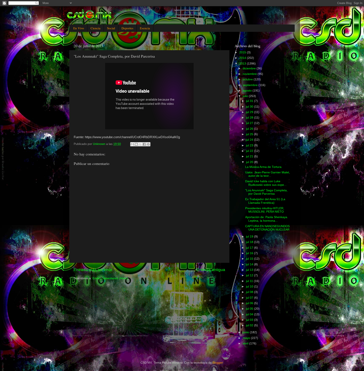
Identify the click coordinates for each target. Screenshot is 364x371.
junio (246, 332)
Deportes (127, 28)
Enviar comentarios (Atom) (110, 278)
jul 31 (250, 101)
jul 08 (250, 292)
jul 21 (250, 156)
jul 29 (250, 112)
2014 (243, 57)
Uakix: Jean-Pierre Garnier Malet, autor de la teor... (267, 174)
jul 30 (250, 106)
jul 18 (250, 242)
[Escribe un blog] (136, 144)
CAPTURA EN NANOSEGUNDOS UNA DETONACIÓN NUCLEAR (267, 228)
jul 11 (250, 281)
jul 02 (250, 325)
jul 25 (250, 134)
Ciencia (95, 28)
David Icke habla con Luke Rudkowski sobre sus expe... (265, 183)
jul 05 (250, 308)
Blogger (218, 362)
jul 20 (250, 162)
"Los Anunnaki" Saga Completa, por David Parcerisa (266, 192)
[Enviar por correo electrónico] (132, 144)
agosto (248, 90)
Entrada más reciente (93, 269)
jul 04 (250, 314)
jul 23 (250, 145)
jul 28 (250, 117)
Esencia (145, 28)
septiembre (250, 85)
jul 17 (250, 247)
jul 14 (250, 264)
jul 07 (250, 297)
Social (111, 28)
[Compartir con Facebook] (144, 144)
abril (246, 343)
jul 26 (250, 128)
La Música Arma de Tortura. (263, 167)
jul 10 (250, 286)
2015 (243, 52)
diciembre (250, 68)
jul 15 (250, 258)
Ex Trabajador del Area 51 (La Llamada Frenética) (265, 201)
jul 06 (250, 303)
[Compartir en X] (140, 144)
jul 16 (250, 253)
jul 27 (250, 123)
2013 (243, 63)
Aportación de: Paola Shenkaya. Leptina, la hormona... (266, 219)
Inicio (154, 269)
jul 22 (250, 150)
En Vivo (78, 28)
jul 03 (250, 319)
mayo (247, 338)
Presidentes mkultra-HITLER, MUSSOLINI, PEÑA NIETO (264, 210)
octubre (248, 79)
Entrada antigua (210, 269)
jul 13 (250, 269)
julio (246, 96)
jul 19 (250, 236)
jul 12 (250, 275)
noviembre (250, 74)
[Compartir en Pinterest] (148, 144)
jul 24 (250, 139)
